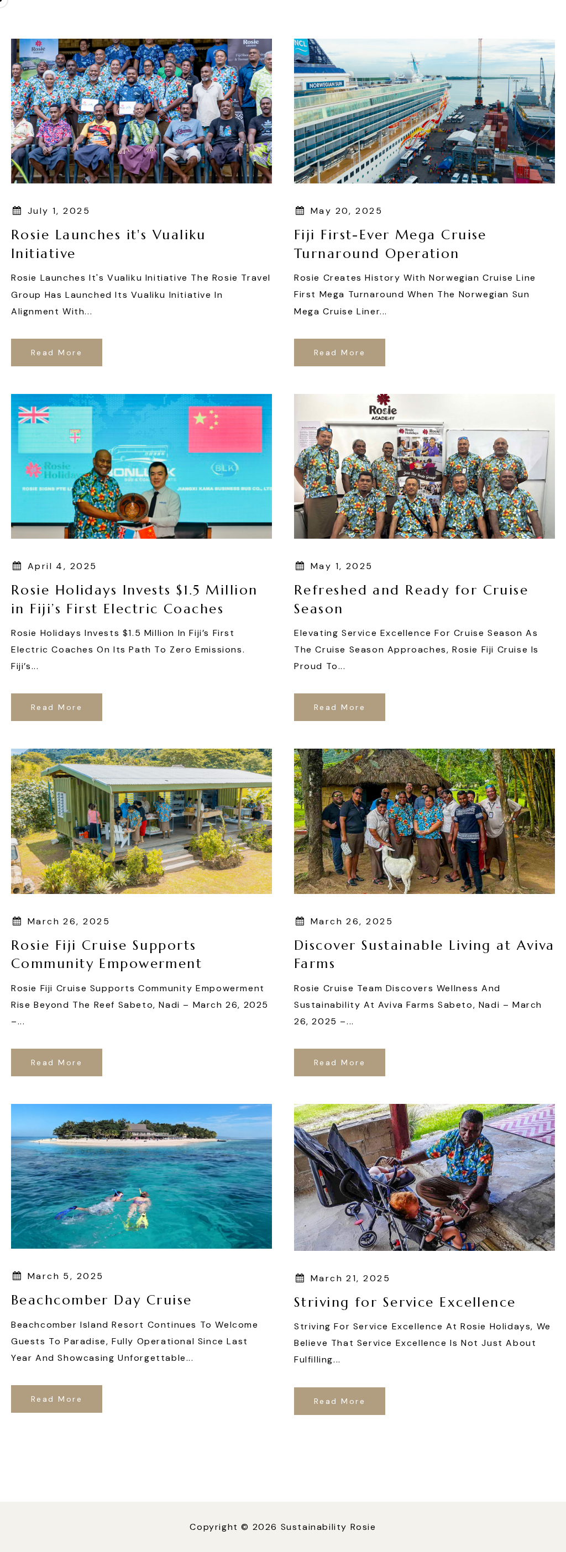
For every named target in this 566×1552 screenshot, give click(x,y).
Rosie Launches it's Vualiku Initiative (108, 244)
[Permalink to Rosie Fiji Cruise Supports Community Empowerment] (141, 821)
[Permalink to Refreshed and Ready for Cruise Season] (424, 465)
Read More (56, 352)
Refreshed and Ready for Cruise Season (411, 599)
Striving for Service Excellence (405, 1302)
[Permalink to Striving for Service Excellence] (424, 1176)
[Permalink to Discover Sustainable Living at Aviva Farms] (424, 821)
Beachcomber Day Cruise (101, 1300)
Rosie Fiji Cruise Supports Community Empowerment (106, 954)
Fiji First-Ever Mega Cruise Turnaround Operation (390, 244)
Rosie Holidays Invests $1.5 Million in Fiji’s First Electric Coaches (134, 599)
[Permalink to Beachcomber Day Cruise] (141, 1175)
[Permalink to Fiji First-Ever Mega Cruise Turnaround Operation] (424, 110)
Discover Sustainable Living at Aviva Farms (424, 954)
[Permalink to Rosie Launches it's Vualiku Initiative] (141, 110)
